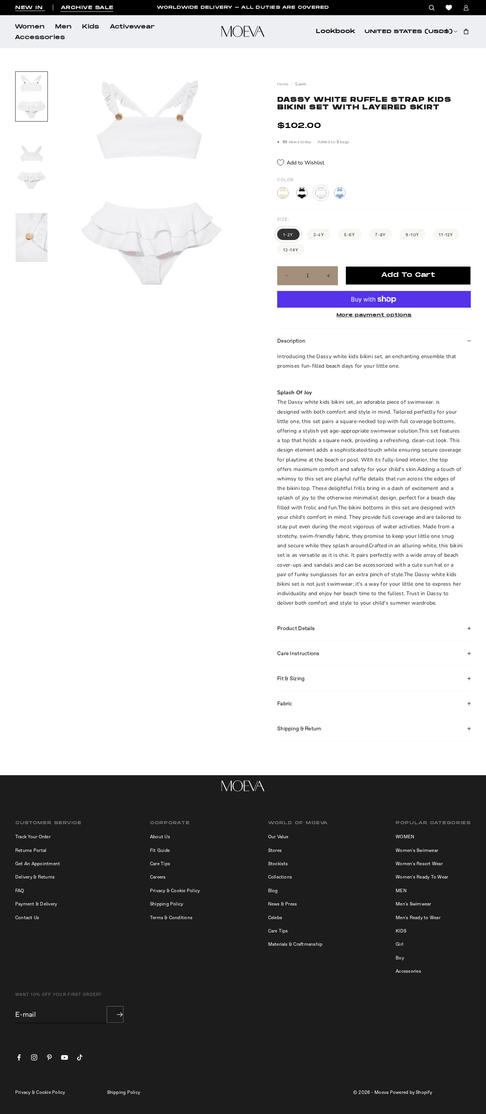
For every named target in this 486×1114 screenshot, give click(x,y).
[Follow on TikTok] (80, 1057)
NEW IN (30, 8)
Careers (158, 877)
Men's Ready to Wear (418, 917)
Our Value (278, 836)
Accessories (40, 37)
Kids (90, 27)
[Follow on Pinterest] (49, 1057)
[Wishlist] (449, 8)
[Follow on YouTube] (64, 1057)
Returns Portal (30, 850)
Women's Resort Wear (419, 863)
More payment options (374, 315)
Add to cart (408, 275)
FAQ (19, 890)
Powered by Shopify (411, 1092)
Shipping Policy (166, 904)
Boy (400, 958)
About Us (160, 836)
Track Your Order (32, 836)
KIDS (401, 931)
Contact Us (27, 917)
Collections (280, 877)
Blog (273, 890)
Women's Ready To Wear (422, 877)
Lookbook (335, 31)
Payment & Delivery (36, 904)
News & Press (282, 904)
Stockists (278, 863)
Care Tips (160, 863)
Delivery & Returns (35, 877)
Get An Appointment (37, 863)
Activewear (132, 27)
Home (283, 84)
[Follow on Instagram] (34, 1057)
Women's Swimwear (417, 850)
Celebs (275, 917)
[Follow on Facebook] (19, 1057)
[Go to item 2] (31, 167)
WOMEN (405, 836)
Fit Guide (160, 850)
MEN (401, 890)
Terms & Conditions (171, 917)
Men (63, 27)
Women (29, 27)
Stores (275, 850)
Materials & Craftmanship (295, 944)
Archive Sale (87, 8)
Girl (399, 944)
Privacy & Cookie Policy (175, 890)
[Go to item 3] (31, 238)
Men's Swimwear (413, 904)
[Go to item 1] (31, 96)
